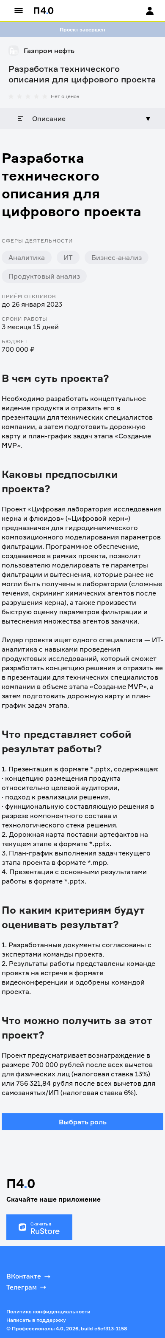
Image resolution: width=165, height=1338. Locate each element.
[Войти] (142, 10)
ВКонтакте (23, 1276)
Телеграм (21, 1287)
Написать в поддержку (36, 1320)
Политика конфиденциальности (48, 1311)
